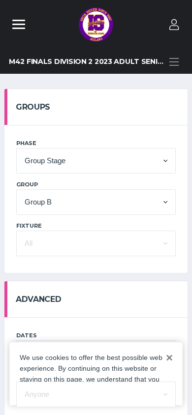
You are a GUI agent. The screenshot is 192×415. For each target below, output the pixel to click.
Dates (26, 335)
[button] (96, 161)
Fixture (29, 225)
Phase (26, 143)
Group (27, 184)
